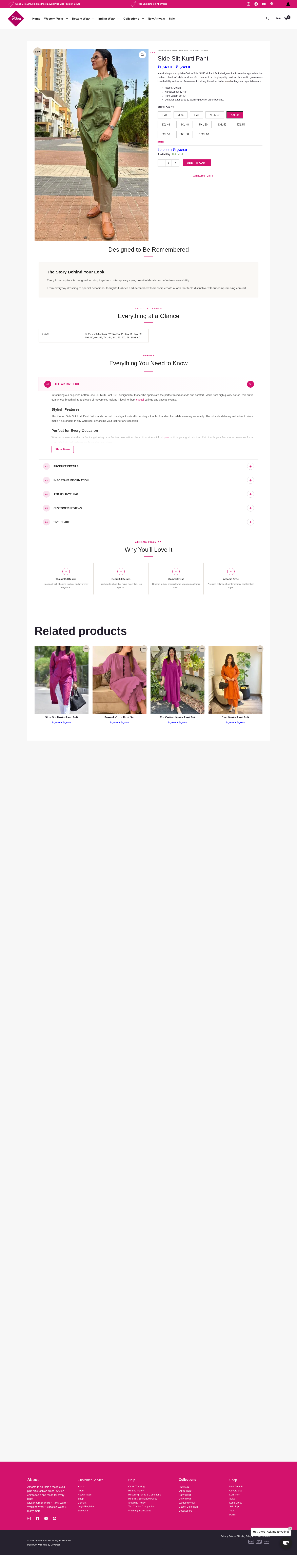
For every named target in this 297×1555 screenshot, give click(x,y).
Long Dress (235, 1502)
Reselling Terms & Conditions (144, 1494)
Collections (131, 18)
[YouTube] (264, 4)
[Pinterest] (271, 4)
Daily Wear (185, 1498)
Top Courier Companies (141, 1506)
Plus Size (184, 1486)
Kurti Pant (183, 50)
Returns (266, 1536)
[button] (66, 18)
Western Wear (53, 18)
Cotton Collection (188, 1506)
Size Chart (83, 1510)
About (81, 1490)
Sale (172, 18)
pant (167, 437)
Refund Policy (136, 1490)
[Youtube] (46, 1518)
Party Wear (185, 1494)
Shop (81, 1498)
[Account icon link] (288, 4)
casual (140, 399)
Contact (82, 1502)
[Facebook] (256, 4)
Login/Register (86, 1506)
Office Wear (171, 50)
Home (36, 18)
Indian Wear (106, 18)
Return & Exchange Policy (142, 1498)
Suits (232, 1498)
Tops (232, 1510)
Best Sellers (185, 1510)
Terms (257, 1536)
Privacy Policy (228, 1536)
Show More (62, 449)
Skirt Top (234, 1506)
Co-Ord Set (235, 1490)
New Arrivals (156, 18)
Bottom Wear (81, 18)
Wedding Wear (187, 1502)
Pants (232, 1514)
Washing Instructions (139, 1510)
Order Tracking (136, 1486)
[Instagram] (248, 4)
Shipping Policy (136, 1502)
